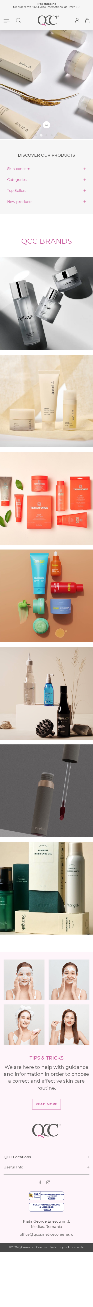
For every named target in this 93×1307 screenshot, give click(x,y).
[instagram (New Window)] (50, 1182)
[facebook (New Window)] (42, 1182)
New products (19, 201)
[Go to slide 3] (46, 135)
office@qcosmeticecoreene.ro (46, 1234)
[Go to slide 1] (36, 135)
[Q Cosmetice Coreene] (48, 20)
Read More (46, 1104)
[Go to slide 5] (57, 135)
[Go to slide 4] (52, 135)
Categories (16, 179)
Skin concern (18, 168)
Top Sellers (16, 190)
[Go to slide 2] (41, 135)
